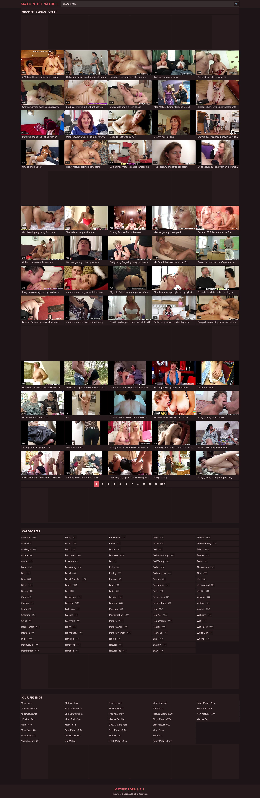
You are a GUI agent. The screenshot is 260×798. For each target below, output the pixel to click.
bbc (25, 573)
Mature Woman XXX (163, 713)
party (158, 591)
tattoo (203, 555)
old (157, 549)
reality (159, 626)
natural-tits (117, 650)
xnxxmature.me (29, 713)
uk (201, 579)
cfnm (26, 608)
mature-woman (120, 632)
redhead (160, 632)
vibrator (203, 597)
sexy (158, 650)
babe (26, 567)
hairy (70, 626)
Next (162, 484)
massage (116, 608)
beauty (27, 591)
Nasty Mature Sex (206, 703)
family (71, 585)
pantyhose (161, 585)
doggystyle (29, 644)
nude (158, 543)
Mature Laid (115, 735)
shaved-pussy (207, 543)
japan (114, 549)
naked (114, 638)
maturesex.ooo (29, 708)
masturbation (119, 614)
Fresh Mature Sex (118, 740)
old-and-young (163, 555)
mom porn (26, 703)
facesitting (73, 567)
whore (203, 638)
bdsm (26, 585)
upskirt (203, 591)
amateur (29, 537)
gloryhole (72, 620)
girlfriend (72, 608)
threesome (205, 567)
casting (27, 603)
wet (202, 620)
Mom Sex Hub (160, 703)
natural (115, 644)
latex (114, 585)
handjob (72, 638)
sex (158, 638)
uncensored (205, 585)
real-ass (160, 614)
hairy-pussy (74, 632)
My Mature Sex (204, 708)
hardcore (72, 644)
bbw (26, 579)
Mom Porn (26, 724)
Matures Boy (71, 703)
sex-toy (159, 644)
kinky (114, 567)
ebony (70, 537)
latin (114, 591)
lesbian (115, 597)
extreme (71, 561)
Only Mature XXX (117, 730)
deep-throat (30, 626)
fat (69, 591)
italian (114, 543)
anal (26, 543)
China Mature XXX (162, 719)
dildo (26, 638)
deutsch (27, 632)
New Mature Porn (206, 713)
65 (144, 484)
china (26, 620)
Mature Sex (202, 719)
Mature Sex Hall (117, 719)
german (72, 603)
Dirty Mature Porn (118, 724)
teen (202, 561)
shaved (203, 537)
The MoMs (158, 708)
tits (202, 573)
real (158, 608)
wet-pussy (205, 626)
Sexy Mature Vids (73, 708)
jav (112, 561)
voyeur (203, 608)
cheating (28, 614)
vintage (203, 603)
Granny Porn (115, 703)
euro (70, 549)
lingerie (116, 603)
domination (30, 650)
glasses (71, 614)
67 (156, 484)
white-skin (204, 632)
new (158, 537)
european (73, 555)
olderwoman (162, 573)
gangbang (73, 597)
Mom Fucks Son (73, 719)
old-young (161, 561)
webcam (204, 614)
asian (26, 561)
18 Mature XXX (116, 708)
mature (116, 620)
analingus (28, 549)
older (158, 567)
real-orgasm (162, 620)
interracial (117, 537)
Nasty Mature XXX (30, 740)
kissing (115, 573)
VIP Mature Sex (72, 735)
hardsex (71, 650)
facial (70, 573)
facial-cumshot (75, 579)
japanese (116, 555)
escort (70, 543)
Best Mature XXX (161, 724)
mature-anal (118, 626)
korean (115, 579)
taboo (203, 549)
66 (150, 484)
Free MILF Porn (116, 713)
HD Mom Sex (27, 719)
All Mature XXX (28, 735)
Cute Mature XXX (73, 730)
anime (26, 555)
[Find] (236, 4)
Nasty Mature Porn (162, 740)
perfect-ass (161, 597)
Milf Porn (157, 735)
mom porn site (28, 730)
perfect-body (162, 603)
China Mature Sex (74, 713)
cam (26, 597)
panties (159, 579)
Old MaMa (70, 740)
